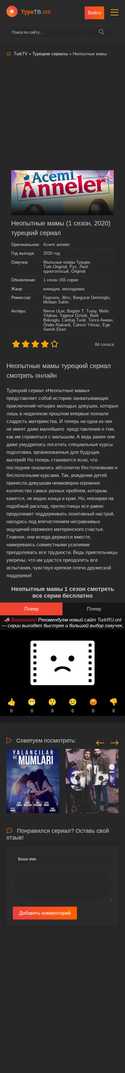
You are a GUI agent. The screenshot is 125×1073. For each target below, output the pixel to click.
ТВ (35, 12)
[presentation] (100, 742)
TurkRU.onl (109, 619)
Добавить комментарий (45, 913)
